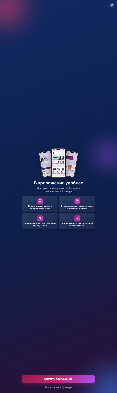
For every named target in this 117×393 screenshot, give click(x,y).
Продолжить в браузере (58, 387)
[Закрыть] (111, 5)
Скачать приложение (58, 378)
